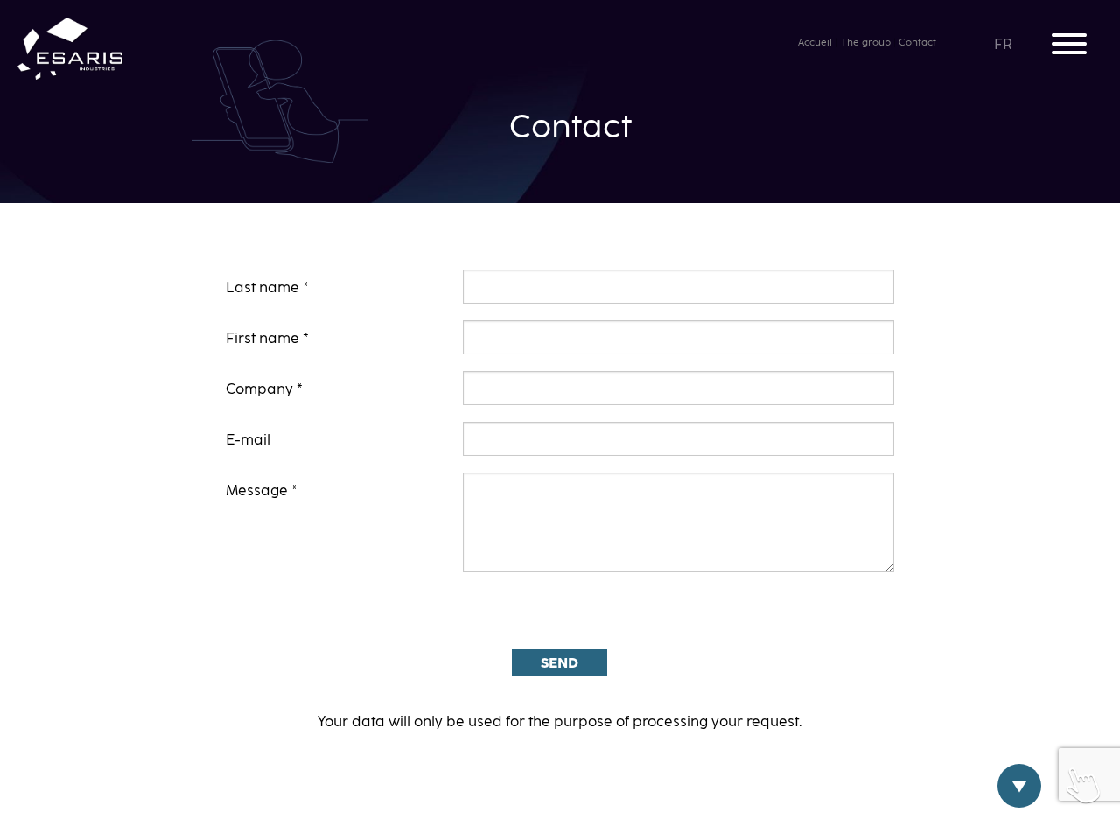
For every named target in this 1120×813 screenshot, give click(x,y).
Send (559, 663)
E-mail (248, 440)
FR (1004, 45)
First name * (267, 339)
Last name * (267, 288)
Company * (264, 389)
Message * (262, 491)
